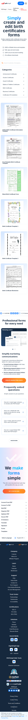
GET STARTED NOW (14, 491)
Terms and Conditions (14, 703)
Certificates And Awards (16, 9)
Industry (14, 624)
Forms (9, 9)
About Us (14, 556)
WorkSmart (14, 570)
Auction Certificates (8, 77)
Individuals (14, 626)
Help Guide (14, 580)
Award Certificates (8, 81)
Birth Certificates (7, 88)
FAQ (14, 578)
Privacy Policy (14, 696)
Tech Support (14, 585)
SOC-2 (14, 609)
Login (21, 3)
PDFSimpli (3, 9)
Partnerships (14, 597)
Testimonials (14, 599)
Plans (14, 622)
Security (14, 710)
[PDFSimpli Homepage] (6, 3)
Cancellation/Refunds (14, 587)
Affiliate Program (14, 558)
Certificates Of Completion (10, 95)
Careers (14, 554)
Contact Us (14, 582)
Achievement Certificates (10, 74)
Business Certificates (9, 91)
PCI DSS (14, 612)
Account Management (14, 589)
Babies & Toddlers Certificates (11, 84)
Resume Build (14, 631)
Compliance (14, 707)
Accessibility (14, 601)
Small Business (13, 629)
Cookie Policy (14, 699)
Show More (14, 440)
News (14, 566)
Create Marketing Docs (14, 380)
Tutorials (14, 568)
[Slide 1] (12, 349)
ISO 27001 (14, 614)
